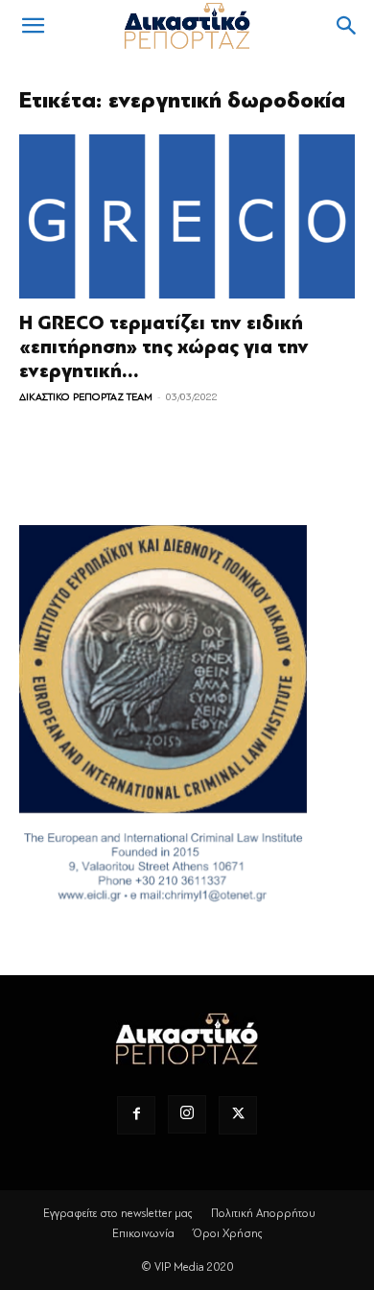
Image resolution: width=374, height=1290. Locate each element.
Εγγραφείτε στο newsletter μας (118, 1213)
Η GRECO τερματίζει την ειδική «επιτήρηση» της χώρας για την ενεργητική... (164, 347)
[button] (32, 26)
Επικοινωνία (143, 1233)
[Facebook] (136, 1115)
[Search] (347, 26)
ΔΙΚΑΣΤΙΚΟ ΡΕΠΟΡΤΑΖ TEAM (85, 397)
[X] (238, 1115)
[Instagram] (187, 1114)
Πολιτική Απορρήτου (263, 1213)
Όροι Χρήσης (228, 1233)
